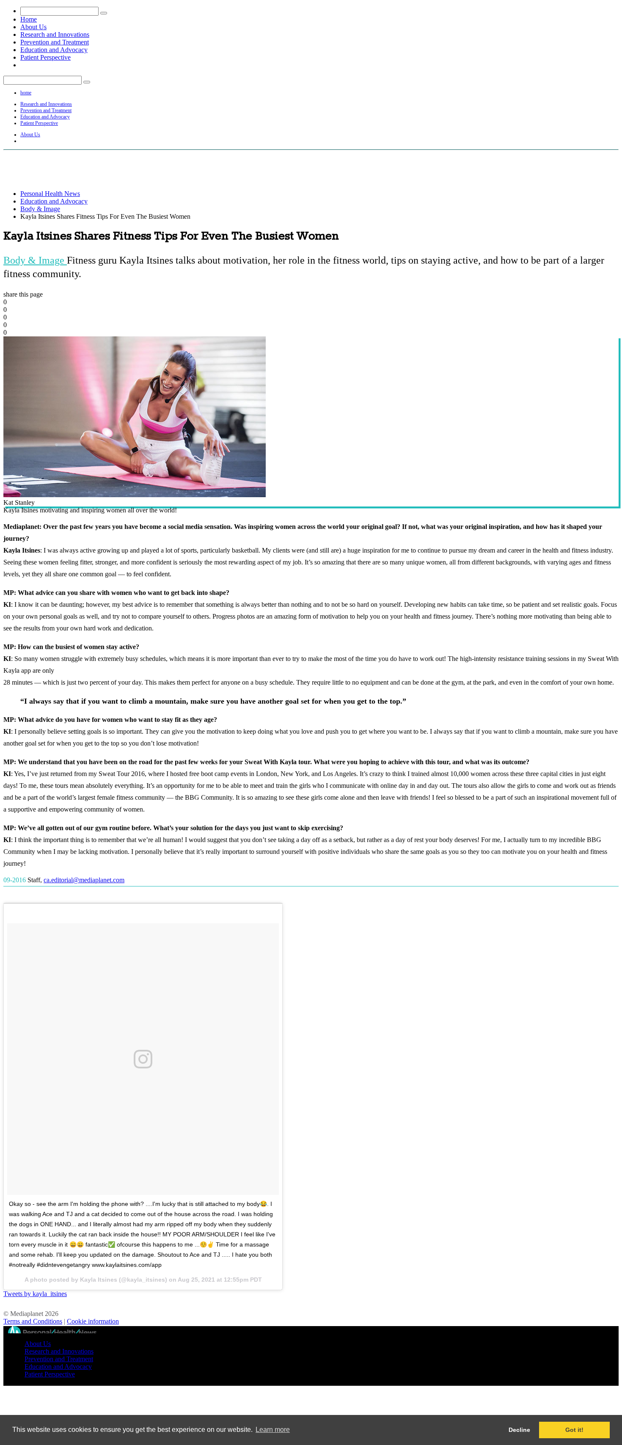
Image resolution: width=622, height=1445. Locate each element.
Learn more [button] (273, 1429)
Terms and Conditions (32, 1321)
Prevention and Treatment (54, 42)
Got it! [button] (574, 1429)
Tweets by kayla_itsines (35, 1293)
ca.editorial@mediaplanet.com (84, 880)
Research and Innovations (54, 34)
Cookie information (93, 1321)
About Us (33, 26)
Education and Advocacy (54, 49)
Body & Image (40, 208)
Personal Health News (50, 193)
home (25, 93)
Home (28, 19)
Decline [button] (519, 1429)
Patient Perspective (45, 57)
